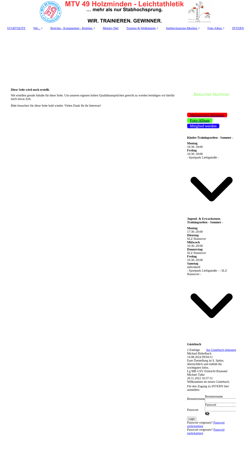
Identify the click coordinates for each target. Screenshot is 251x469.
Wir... (36, 28)
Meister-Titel (110, 28)
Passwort (192, 409)
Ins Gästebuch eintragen (221, 350)
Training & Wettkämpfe (141, 28)
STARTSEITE (16, 28)
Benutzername (196, 398)
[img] (125, 12)
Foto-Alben (214, 28)
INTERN (238, 28)
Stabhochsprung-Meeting (181, 28)
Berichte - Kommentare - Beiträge (71, 28)
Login (192, 418)
